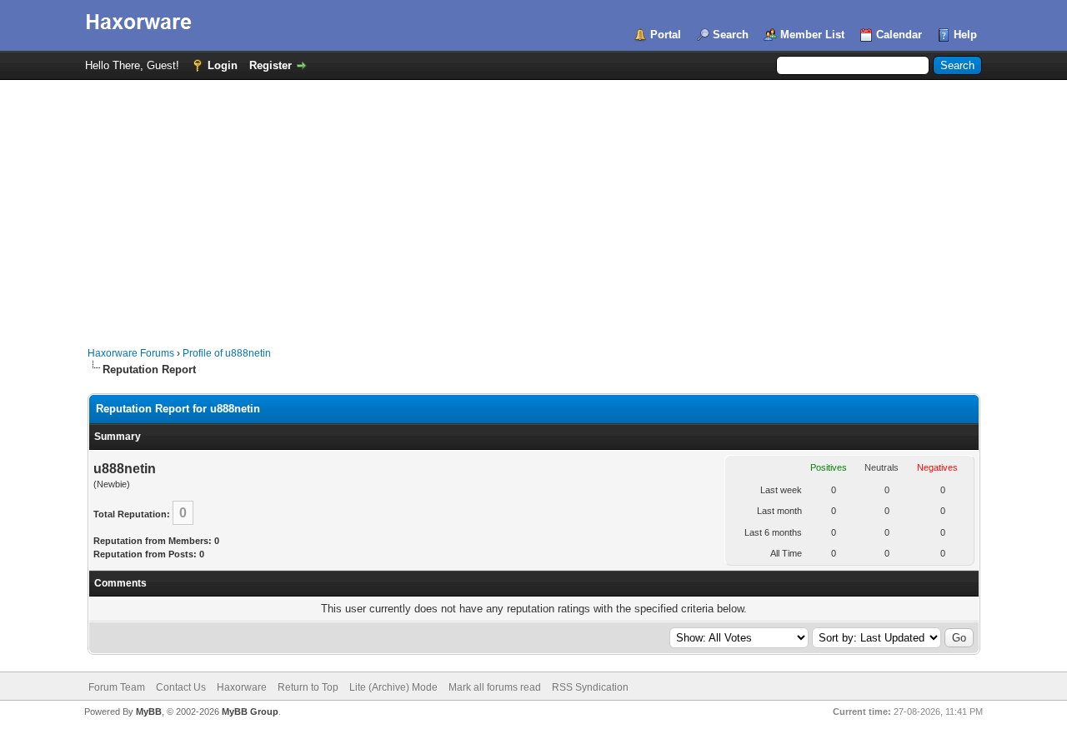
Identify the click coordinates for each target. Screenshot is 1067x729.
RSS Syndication (590, 687)
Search (731, 34)
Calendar (899, 34)
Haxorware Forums (131, 353)
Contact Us (181, 687)
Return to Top (308, 687)
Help (965, 34)
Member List (812, 34)
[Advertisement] (533, 205)
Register (270, 65)
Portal (665, 34)
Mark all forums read (494, 687)
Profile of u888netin (227, 353)
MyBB (149, 712)
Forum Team (116, 687)
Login (223, 65)
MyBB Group (250, 712)
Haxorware (242, 687)
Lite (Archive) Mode (393, 687)
